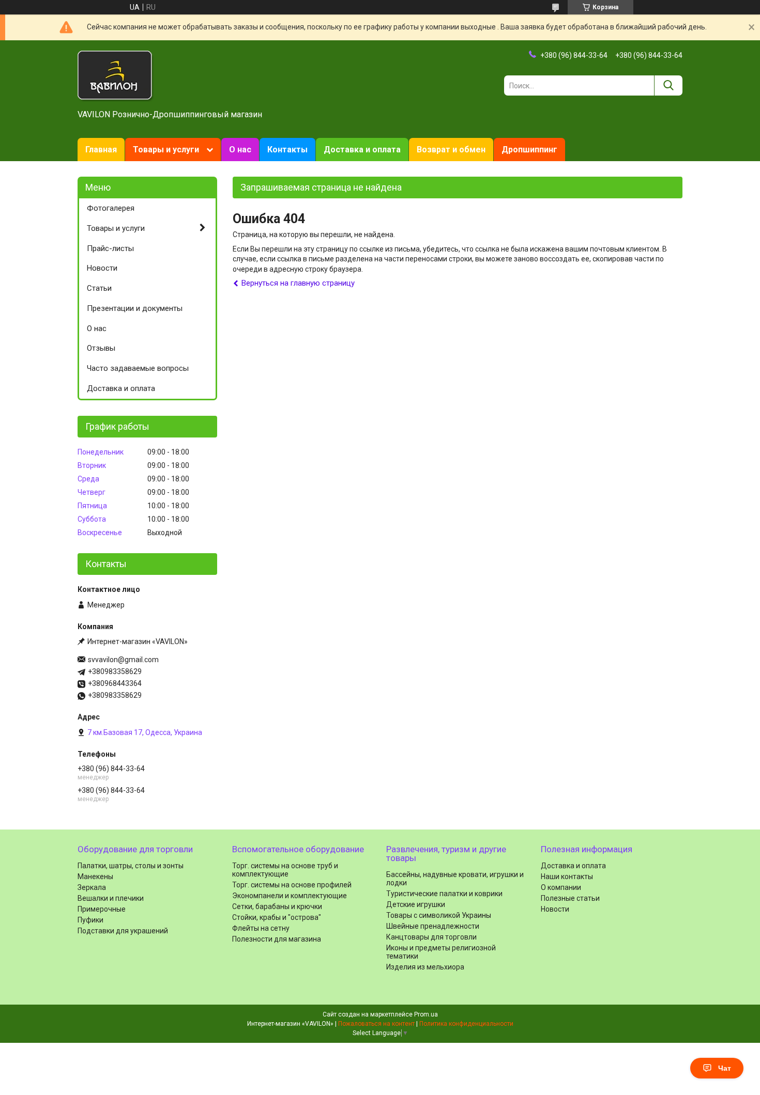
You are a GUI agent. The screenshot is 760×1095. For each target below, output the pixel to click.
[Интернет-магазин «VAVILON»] (116, 75)
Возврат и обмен (451, 149)
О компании (561, 887)
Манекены (95, 876)
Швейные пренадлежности (432, 926)
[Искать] (668, 85)
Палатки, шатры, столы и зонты (131, 866)
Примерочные (102, 909)
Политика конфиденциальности (466, 1023)
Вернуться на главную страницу (298, 283)
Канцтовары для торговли (431, 937)
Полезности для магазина (276, 939)
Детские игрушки (415, 904)
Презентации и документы (135, 308)
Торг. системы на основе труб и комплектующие (285, 870)
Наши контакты (567, 876)
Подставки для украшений (123, 931)
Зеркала (92, 887)
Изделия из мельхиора (425, 967)
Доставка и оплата (362, 149)
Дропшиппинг (529, 149)
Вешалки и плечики (111, 898)
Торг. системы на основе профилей (292, 885)
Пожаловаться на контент (376, 1023)
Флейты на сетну (261, 928)
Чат (724, 1068)
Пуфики (90, 920)
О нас (240, 149)
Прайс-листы (110, 248)
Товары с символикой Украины (438, 915)
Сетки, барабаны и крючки (277, 906)
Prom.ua (426, 1014)
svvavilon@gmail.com (123, 659)
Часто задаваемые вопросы (138, 368)
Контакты (287, 149)
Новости (102, 268)
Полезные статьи (570, 898)
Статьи (99, 288)
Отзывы (101, 348)
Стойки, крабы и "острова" (276, 917)
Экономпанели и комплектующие (289, 895)
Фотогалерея (110, 208)
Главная (101, 149)
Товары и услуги (166, 149)
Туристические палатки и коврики (444, 893)
